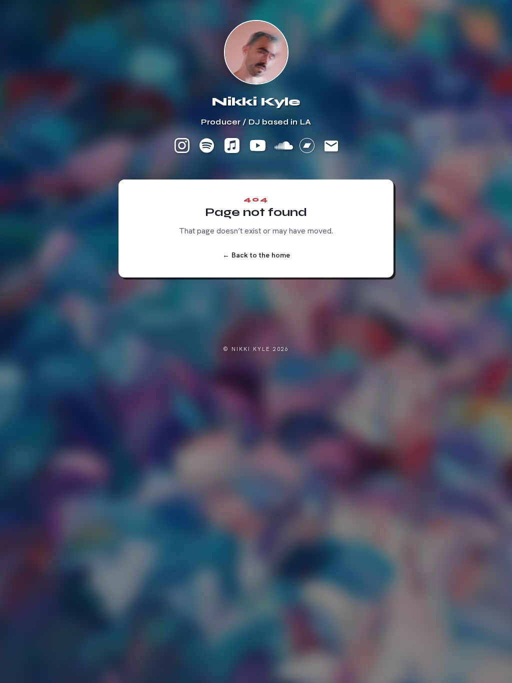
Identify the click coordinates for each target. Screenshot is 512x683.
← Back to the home (256, 255)
